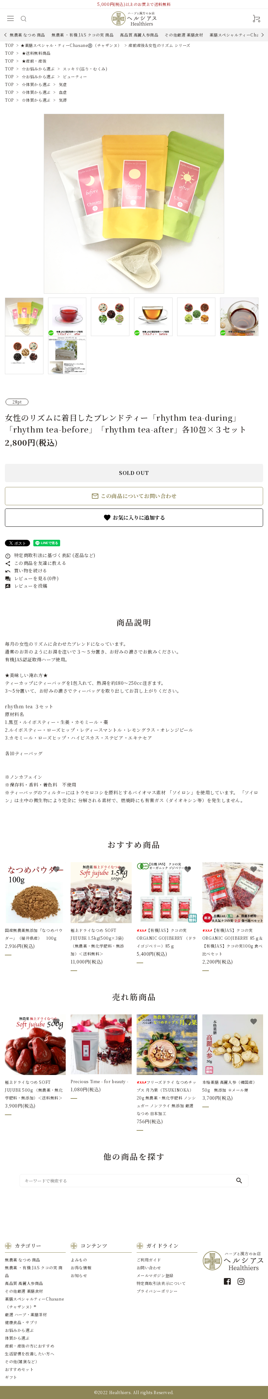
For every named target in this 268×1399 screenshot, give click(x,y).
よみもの (79, 1259)
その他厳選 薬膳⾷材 (184, 34)
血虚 (63, 92)
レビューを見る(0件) (32, 578)
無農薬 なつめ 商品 (27, 34)
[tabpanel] (134, 204)
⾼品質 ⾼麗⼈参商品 (139, 34)
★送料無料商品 (36, 53)
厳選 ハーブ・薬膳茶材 (26, 1314)
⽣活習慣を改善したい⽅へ (29, 1353)
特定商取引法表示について (161, 1283)
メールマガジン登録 (155, 1275)
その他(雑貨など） (22, 1361)
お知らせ (79, 1275)
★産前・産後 (34, 61)
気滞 (63, 100)
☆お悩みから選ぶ (38, 68)
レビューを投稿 (26, 585)
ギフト (11, 1377)
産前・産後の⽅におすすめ (29, 1345)
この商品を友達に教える (35, 563)
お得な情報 (81, 1267)
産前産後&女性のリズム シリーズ (159, 45)
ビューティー (75, 76)
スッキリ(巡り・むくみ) (85, 68)
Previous (6, 35)
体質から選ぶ (17, 1338)
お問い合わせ (149, 1267)
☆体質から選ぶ (36, 84)
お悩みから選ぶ (19, 1330)
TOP (9, 45)
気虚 (63, 84)
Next (261, 35)
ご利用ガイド (149, 1259)
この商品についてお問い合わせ (133, 496)
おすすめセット (19, 1369)
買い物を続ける (26, 570)
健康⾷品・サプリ (21, 1322)
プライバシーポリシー (157, 1291)
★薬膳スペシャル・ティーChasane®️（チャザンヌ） (71, 45)
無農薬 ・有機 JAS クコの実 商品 (82, 34)
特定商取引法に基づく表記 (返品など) (50, 555)
